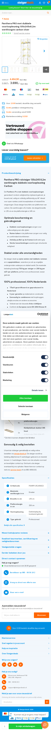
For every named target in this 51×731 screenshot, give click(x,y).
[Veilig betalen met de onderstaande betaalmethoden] (6, 90)
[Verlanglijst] (44, 2)
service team (16, 470)
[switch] (44, 365)
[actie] (25, 131)
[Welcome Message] (45, 725)
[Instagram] (9, 664)
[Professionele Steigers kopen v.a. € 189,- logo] (25, 2)
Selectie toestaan (25, 406)
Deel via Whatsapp (15, 143)
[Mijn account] (40, 2)
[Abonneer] (47, 702)
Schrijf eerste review (22, 33)
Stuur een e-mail (17, 592)
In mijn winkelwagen (25, 726)
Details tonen (37, 390)
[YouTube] (15, 664)
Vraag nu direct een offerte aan (23, 582)
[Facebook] (4, 664)
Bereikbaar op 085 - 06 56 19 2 (22, 572)
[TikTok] (21, 664)
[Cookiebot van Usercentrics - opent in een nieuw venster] (37, 314)
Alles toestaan (25, 398)
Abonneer (41, 615)
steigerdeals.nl (20, 454)
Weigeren (25, 414)
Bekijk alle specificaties (13, 525)
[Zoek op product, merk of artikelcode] (48, 13)
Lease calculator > (35, 158)
